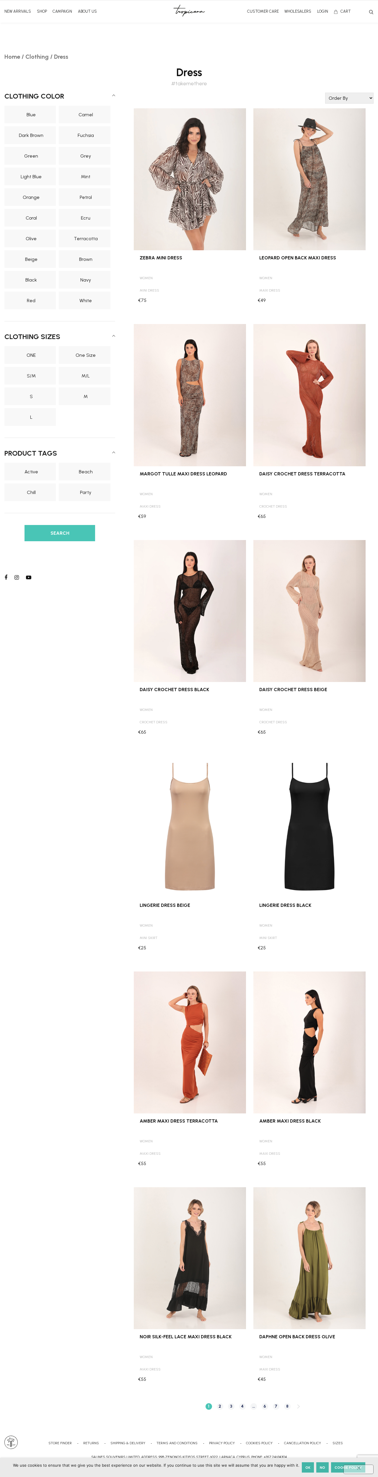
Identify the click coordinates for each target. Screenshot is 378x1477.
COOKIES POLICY (259, 1443)
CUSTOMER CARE (263, 11)
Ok (307, 1467)
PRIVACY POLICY (222, 1443)
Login (322, 11)
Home (12, 56)
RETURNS (91, 1443)
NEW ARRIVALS (17, 11)
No (322, 1467)
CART (345, 11)
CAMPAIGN (62, 11)
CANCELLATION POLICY (302, 1443)
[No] (358, 1469)
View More (190, 115)
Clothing (37, 56)
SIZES (338, 1443)
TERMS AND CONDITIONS (177, 1443)
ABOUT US (87, 11)
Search (371, 12)
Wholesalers (297, 11)
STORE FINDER (60, 1443)
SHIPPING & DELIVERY (127, 1443)
